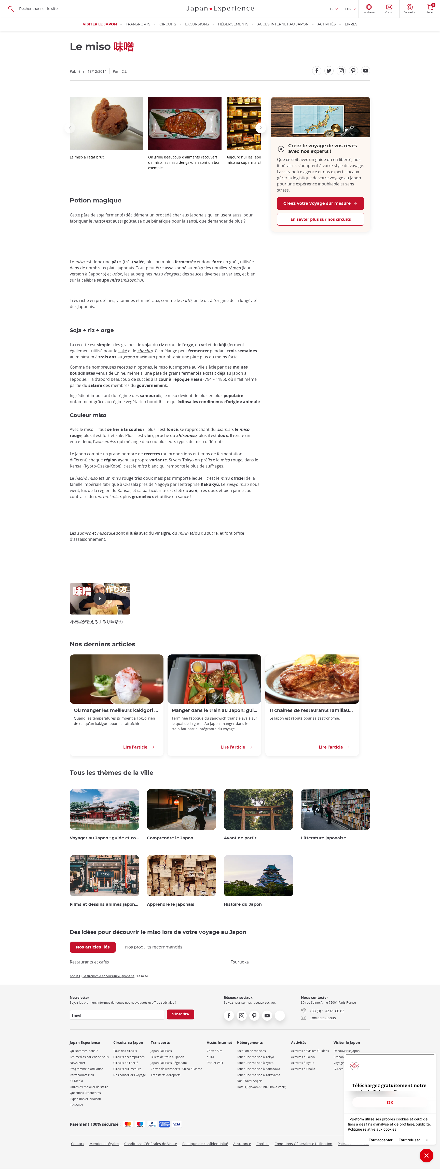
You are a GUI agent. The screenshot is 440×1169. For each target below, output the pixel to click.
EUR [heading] (348, 9)
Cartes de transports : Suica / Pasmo (176, 1069)
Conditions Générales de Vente (150, 1143)
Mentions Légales (104, 1143)
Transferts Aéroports (166, 1075)
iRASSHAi (76, 1105)
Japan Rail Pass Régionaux (169, 1063)
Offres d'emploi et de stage (89, 1087)
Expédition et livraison (85, 1099)
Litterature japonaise (323, 838)
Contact (77, 1143)
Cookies (262, 1143)
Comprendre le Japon (170, 838)
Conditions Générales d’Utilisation (303, 1143)
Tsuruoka (240, 962)
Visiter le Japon (100, 24)
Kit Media (76, 1081)
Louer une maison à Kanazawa (258, 1069)
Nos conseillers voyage (129, 1075)
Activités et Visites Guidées (310, 1051)
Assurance (242, 1143)
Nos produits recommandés (153, 947)
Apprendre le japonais (170, 904)
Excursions (197, 24)
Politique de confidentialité (205, 1143)
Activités (327, 24)
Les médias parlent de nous (89, 1057)
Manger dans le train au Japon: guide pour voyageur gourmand (214, 710)
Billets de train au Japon (167, 1057)
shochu (144, 351)
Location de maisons (251, 1051)
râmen (234, 268)
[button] (69, 128)
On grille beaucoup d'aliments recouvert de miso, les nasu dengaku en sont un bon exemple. (184, 162)
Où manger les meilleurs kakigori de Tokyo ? (116, 710)
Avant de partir (240, 838)
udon (117, 274)
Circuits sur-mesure (127, 1069)
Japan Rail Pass (161, 1051)
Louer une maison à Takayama (258, 1075)
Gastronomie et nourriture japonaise (108, 976)
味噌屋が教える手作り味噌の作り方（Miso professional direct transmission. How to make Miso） (100, 621)
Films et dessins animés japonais (104, 904)
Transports (138, 24)
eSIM (210, 1057)
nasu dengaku (166, 274)
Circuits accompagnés (129, 1057)
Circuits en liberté (125, 1063)
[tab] (93, 947)
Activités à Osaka (303, 1069)
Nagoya (162, 484)
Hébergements (233, 24)
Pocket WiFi (215, 1063)
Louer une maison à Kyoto (255, 1063)
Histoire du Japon (243, 904)
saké (122, 351)
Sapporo (96, 274)
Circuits (167, 24)
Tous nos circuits (125, 1051)
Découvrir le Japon (347, 1051)
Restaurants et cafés (89, 962)
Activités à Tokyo (303, 1057)
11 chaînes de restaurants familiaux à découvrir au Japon (312, 710)
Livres (351, 24)
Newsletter (77, 1063)
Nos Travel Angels (250, 1081)
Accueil (75, 976)
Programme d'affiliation (86, 1069)
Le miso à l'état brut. (87, 157)
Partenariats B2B (82, 1075)
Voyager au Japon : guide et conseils (104, 838)
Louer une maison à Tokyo (255, 1057)
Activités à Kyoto (302, 1063)
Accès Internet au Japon (283, 24)
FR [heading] (331, 9)
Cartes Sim (214, 1051)
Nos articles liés (93, 947)
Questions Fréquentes (85, 1093)
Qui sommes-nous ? (84, 1051)
